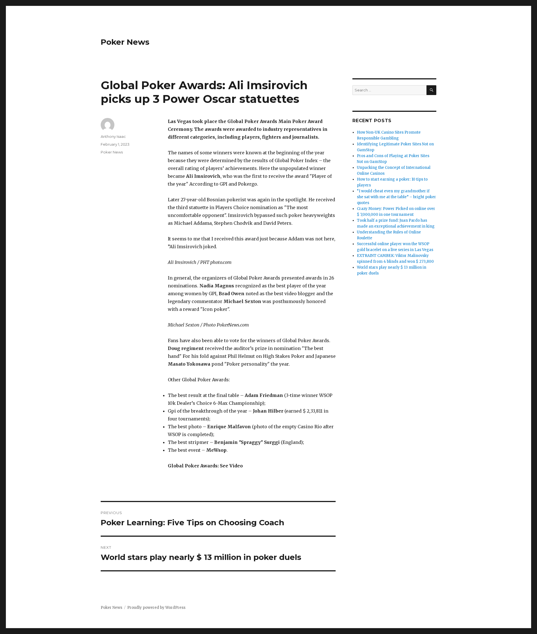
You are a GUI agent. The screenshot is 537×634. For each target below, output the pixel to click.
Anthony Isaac (113, 136)
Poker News (125, 42)
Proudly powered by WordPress (156, 607)
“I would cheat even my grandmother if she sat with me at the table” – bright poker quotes (396, 197)
